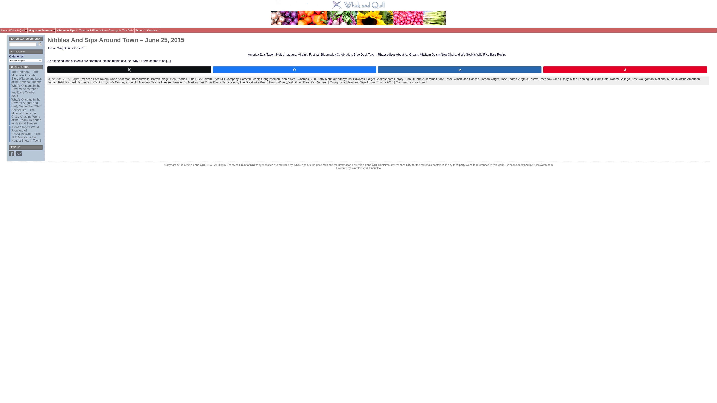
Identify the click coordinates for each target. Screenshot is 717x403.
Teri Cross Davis (210, 82)
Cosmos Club (307, 79)
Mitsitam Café (599, 79)
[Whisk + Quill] (358, 14)
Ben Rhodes (178, 79)
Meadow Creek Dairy (555, 79)
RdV (61, 82)
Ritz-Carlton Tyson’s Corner (105, 82)
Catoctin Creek (250, 79)
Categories (16, 56)
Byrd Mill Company (225, 79)
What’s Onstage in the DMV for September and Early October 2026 (26, 90)
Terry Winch (230, 82)
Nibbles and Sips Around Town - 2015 (368, 82)
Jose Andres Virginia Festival (520, 79)
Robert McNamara (137, 82)
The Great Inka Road (253, 82)
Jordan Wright (490, 79)
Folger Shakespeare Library (384, 79)
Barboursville (141, 79)
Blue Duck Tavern (200, 79)
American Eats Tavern (94, 79)
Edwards (359, 79)
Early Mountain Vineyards (334, 79)
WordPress (358, 168)
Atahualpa (375, 168)
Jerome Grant (434, 79)
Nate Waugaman (642, 79)
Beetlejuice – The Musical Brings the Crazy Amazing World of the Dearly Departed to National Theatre (26, 116)
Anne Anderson (120, 79)
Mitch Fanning (579, 79)
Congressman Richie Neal (278, 79)
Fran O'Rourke (414, 79)
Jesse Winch (453, 79)
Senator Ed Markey (185, 82)
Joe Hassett (471, 79)
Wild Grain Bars (298, 82)
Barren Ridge (160, 79)
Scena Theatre (161, 82)
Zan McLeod (319, 82)
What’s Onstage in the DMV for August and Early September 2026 (26, 103)
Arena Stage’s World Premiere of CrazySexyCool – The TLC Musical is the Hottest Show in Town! (26, 134)
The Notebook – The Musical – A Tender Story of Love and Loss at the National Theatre (26, 77)
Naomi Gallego (620, 79)
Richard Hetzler (75, 82)
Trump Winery (278, 82)
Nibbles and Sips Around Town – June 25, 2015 (115, 40)
